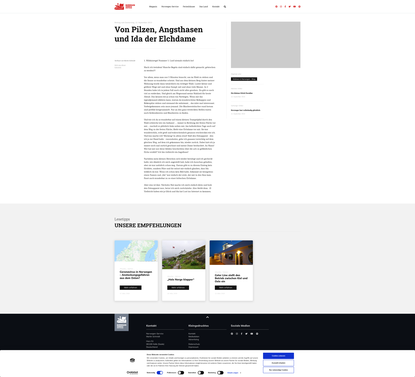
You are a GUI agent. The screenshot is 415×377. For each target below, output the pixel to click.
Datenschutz (194, 344)
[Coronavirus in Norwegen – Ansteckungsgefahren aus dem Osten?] (136, 250)
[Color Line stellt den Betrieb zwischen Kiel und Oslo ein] (231, 252)
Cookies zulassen (278, 356)
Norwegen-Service (170, 6)
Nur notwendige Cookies (278, 370)
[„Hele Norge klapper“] (183, 254)
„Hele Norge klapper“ (180, 279)
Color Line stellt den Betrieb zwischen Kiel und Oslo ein (231, 278)
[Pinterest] (276, 6)
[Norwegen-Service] (125, 6)
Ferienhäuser (189, 6)
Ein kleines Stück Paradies (242, 93)
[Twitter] (290, 6)
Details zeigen (232, 373)
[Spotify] (299, 6)
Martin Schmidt (129, 61)
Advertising (193, 339)
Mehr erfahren (130, 287)
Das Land (203, 6)
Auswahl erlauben (278, 363)
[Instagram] (281, 6)
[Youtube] (294, 6)
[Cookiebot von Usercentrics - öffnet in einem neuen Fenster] (132, 372)
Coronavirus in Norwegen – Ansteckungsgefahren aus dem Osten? (136, 275)
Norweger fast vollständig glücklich (245, 110)
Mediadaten (193, 336)
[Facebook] (285, 6)
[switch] (181, 372)
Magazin (153, 6)
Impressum (193, 347)
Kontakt (215, 6)
